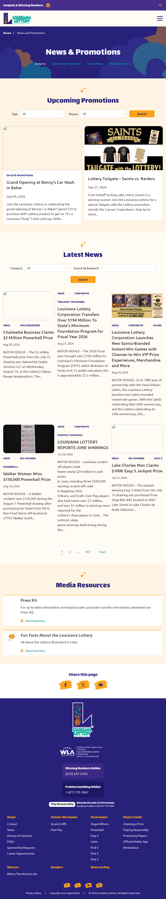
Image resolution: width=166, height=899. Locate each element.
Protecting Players (135, 835)
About (11, 817)
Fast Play (56, 829)
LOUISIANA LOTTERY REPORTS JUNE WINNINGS (82, 444)
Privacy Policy (33, 893)
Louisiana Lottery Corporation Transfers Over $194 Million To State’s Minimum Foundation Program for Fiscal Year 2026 (80, 322)
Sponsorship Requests (21, 847)
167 (87, 552)
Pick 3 (94, 859)
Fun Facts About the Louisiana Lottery (56, 635)
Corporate (81, 293)
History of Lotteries (19, 835)
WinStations (131, 847)
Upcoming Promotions (66, 63)
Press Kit (29, 600)
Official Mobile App (135, 841)
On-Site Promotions (19, 175)
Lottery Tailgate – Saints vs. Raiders (121, 178)
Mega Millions (100, 824)
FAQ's (10, 841)
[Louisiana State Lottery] (17, 18)
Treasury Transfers (71, 301)
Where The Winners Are (22, 874)
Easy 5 (158, 458)
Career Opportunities (20, 853)
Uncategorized (30, 325)
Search (142, 114)
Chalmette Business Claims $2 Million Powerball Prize (28, 334)
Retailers (57, 867)
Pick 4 (94, 853)
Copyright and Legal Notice (65, 893)
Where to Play (100, 867)
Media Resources (120, 63)
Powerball (10, 466)
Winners (13, 867)
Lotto (94, 841)
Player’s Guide (132, 817)
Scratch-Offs (59, 824)
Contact (12, 824)
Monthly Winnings (69, 435)
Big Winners (28, 458)
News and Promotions (31, 33)
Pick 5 (94, 847)
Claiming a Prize (133, 824)
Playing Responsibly (136, 829)
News (6, 325)
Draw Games (99, 817)
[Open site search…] (160, 5)
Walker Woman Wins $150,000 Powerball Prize (26, 476)
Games (157, 325)
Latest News (95, 63)
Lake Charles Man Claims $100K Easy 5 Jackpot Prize (137, 467)
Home (7, 33)
